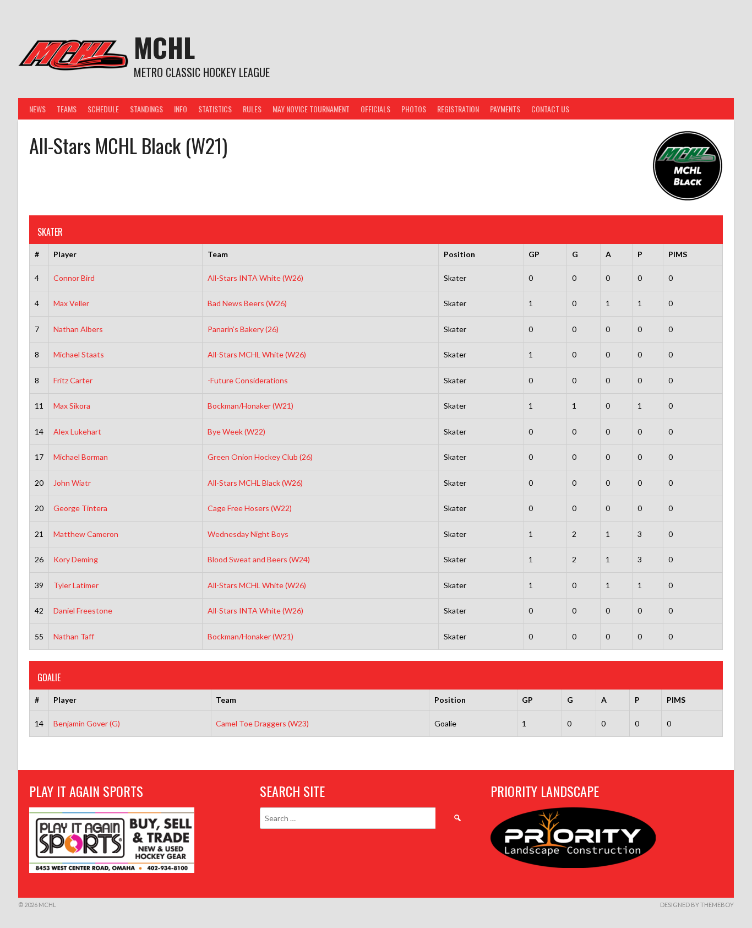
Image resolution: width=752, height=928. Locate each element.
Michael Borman (80, 457)
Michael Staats (78, 354)
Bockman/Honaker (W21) (250, 405)
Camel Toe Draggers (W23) (262, 723)
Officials (375, 109)
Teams (67, 109)
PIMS (677, 254)
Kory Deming (75, 559)
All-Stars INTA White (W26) (255, 278)
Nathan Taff (73, 636)
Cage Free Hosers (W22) (250, 508)
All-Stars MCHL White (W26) (257, 354)
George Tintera (80, 508)
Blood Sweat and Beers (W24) (259, 559)
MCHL (164, 47)
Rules (252, 109)
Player (65, 254)
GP (534, 254)
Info (180, 109)
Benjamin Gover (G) (86, 723)
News (37, 109)
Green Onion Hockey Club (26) (260, 457)
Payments (505, 109)
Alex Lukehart (77, 431)
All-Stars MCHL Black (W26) (255, 482)
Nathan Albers (78, 329)
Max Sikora (71, 405)
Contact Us (550, 109)
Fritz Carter (72, 380)
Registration (458, 109)
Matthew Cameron (85, 534)
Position (459, 254)
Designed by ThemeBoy (697, 904)
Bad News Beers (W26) (247, 303)
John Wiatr (72, 482)
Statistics (215, 109)
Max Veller (71, 303)
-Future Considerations (248, 380)
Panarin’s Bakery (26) (243, 329)
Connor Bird (74, 278)
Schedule (103, 109)
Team (218, 254)
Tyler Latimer (76, 585)
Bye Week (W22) (236, 431)
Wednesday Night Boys (248, 534)
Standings (146, 109)
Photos (413, 109)
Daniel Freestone (82, 610)
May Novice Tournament (311, 109)
